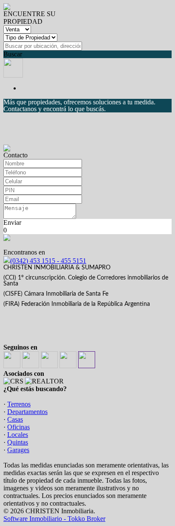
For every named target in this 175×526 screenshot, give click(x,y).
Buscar (12, 54)
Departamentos (27, 411)
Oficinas (18, 427)
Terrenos (19, 404)
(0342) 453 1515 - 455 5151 (48, 260)
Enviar (12, 222)
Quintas (17, 442)
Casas (15, 419)
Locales (17, 434)
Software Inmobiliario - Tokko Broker (54, 518)
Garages (18, 449)
